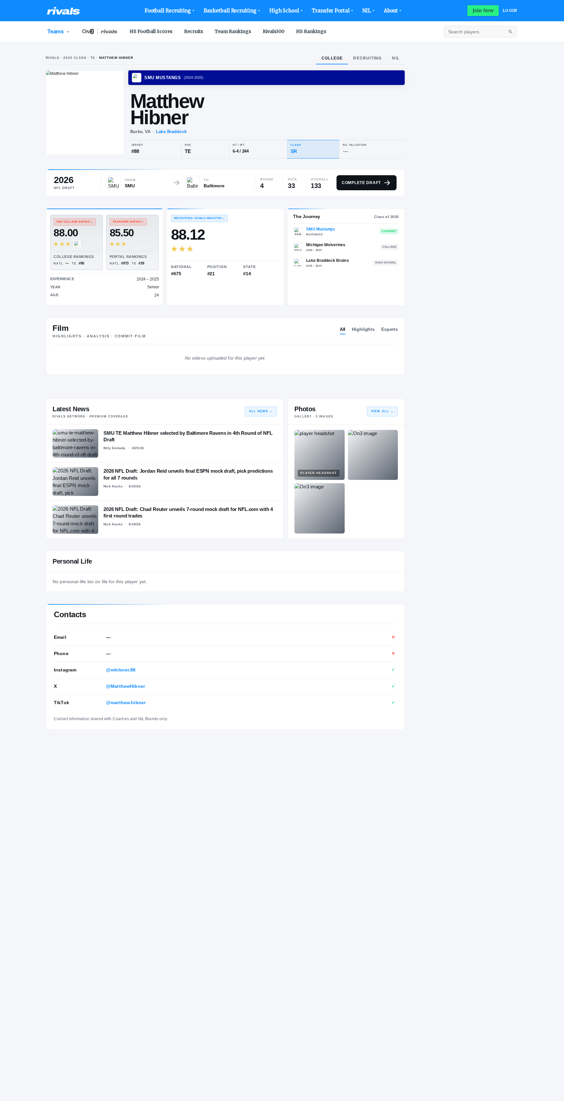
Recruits (193, 31)
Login (510, 10)
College (332, 58)
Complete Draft (361, 182)
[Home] (63, 11)
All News (261, 411)
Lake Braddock (171, 131)
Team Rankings (233, 31)
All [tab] (343, 329)
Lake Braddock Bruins (327, 260)
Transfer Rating (128, 221)
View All (382, 411)
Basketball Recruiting (230, 11)
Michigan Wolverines (325, 245)
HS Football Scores (151, 31)
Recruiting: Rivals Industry (199, 218)
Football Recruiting (168, 11)
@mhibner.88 (121, 669)
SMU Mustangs (320, 229)
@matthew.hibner (126, 702)
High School (284, 11)
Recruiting (367, 58)
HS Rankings (311, 31)
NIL (366, 11)
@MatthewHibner (125, 686)
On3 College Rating (74, 221)
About (391, 11)
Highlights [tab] (363, 329)
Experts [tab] (389, 329)
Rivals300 (273, 31)
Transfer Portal (331, 11)
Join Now (483, 10)
